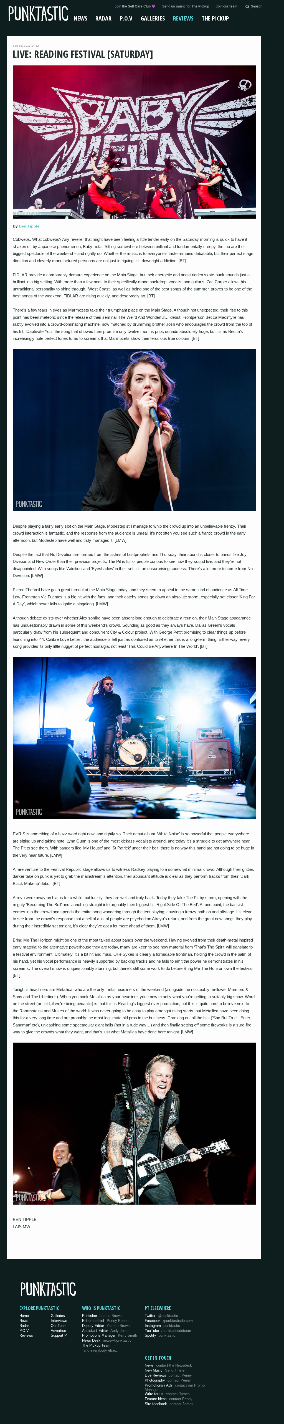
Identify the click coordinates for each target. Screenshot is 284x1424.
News (80, 18)
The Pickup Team (96, 1345)
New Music (164, 1370)
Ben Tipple (29, 226)
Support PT (60, 1335)
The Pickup (215, 18)
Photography (168, 1380)
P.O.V (126, 18)
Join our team (226, 6)
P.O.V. (24, 1331)
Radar (103, 18)
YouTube (168, 1331)
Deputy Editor (106, 1326)
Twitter (161, 1316)
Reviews (183, 18)
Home (24, 1316)
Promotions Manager (109, 1335)
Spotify (160, 1335)
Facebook (169, 1321)
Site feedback (169, 1404)
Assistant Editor (105, 1331)
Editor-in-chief (106, 1321)
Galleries (153, 18)
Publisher (101, 1316)
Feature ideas (168, 1399)
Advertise (58, 1331)
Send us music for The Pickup (185, 6)
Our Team (59, 1326)
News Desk (106, 1340)
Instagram (162, 1326)
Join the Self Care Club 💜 (135, 6)
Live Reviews (168, 1375)
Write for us (167, 1394)
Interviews (59, 1321)
